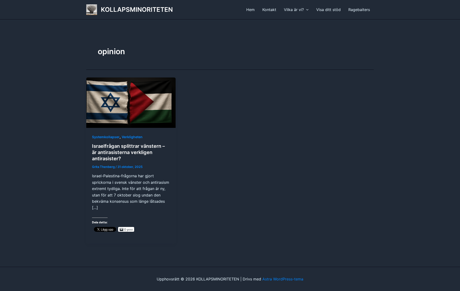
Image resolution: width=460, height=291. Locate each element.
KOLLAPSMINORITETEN (137, 9)
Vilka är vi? (294, 9)
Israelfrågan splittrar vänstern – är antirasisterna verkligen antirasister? (128, 152)
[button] (306, 9)
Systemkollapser (106, 137)
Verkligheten (132, 137)
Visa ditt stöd (328, 9)
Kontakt (269, 9)
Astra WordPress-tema (282, 279)
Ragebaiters (359, 9)
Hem (250, 9)
